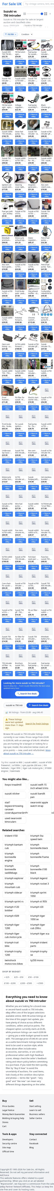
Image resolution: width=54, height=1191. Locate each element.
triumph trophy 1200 (13, 953)
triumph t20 (36, 906)
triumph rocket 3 (39, 883)
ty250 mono (36, 960)
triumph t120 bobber (12, 908)
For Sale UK (12, 4)
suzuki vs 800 (15, 762)
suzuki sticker (12, 793)
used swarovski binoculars (13, 820)
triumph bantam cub (14, 846)
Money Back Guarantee (13, 1114)
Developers (7, 1139)
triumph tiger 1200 (12, 926)
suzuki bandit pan (37, 795)
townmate (15, 771)
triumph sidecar (13, 892)
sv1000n (16, 765)
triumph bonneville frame (39, 855)
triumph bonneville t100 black (38, 869)
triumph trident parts (38, 944)
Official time (8, 1151)
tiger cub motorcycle (33, 768)
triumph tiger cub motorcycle (13, 935)
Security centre (9, 1143)
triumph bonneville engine (10, 857)
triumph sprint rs (14, 901)
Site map (6, 1147)
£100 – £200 (10, 983)
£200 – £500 (26, 983)
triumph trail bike (12, 944)
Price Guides (8, 1106)
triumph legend (38, 878)
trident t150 (11, 835)
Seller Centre (35, 1118)
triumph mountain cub (12, 885)
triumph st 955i (38, 901)
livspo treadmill (13, 784)
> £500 (40, 983)
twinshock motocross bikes (14, 962)
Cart (4, 1126)
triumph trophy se (38, 953)
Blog (31, 1147)
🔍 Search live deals (38, 705)
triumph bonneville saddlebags (11, 869)
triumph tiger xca (39, 933)
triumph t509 (12, 915)
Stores (5, 1122)
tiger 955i (15, 768)
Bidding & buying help (13, 1118)
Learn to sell (35, 1110)
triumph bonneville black (39, 846)
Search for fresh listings (37, 723)
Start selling (35, 1106)
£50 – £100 (33, 977)
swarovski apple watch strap (39, 804)
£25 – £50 (18, 977)
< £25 (6, 977)
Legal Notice (8, 1110)
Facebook (33, 1143)
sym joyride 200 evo (31, 765)
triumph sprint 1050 (38, 894)
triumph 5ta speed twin (36, 837)
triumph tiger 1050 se (37, 917)
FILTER (11, 34)
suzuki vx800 (30, 762)
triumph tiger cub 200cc (37, 926)
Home (5, 26)
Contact (33, 1139)
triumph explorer (14, 878)
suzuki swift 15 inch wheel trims (39, 786)
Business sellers (37, 1114)
